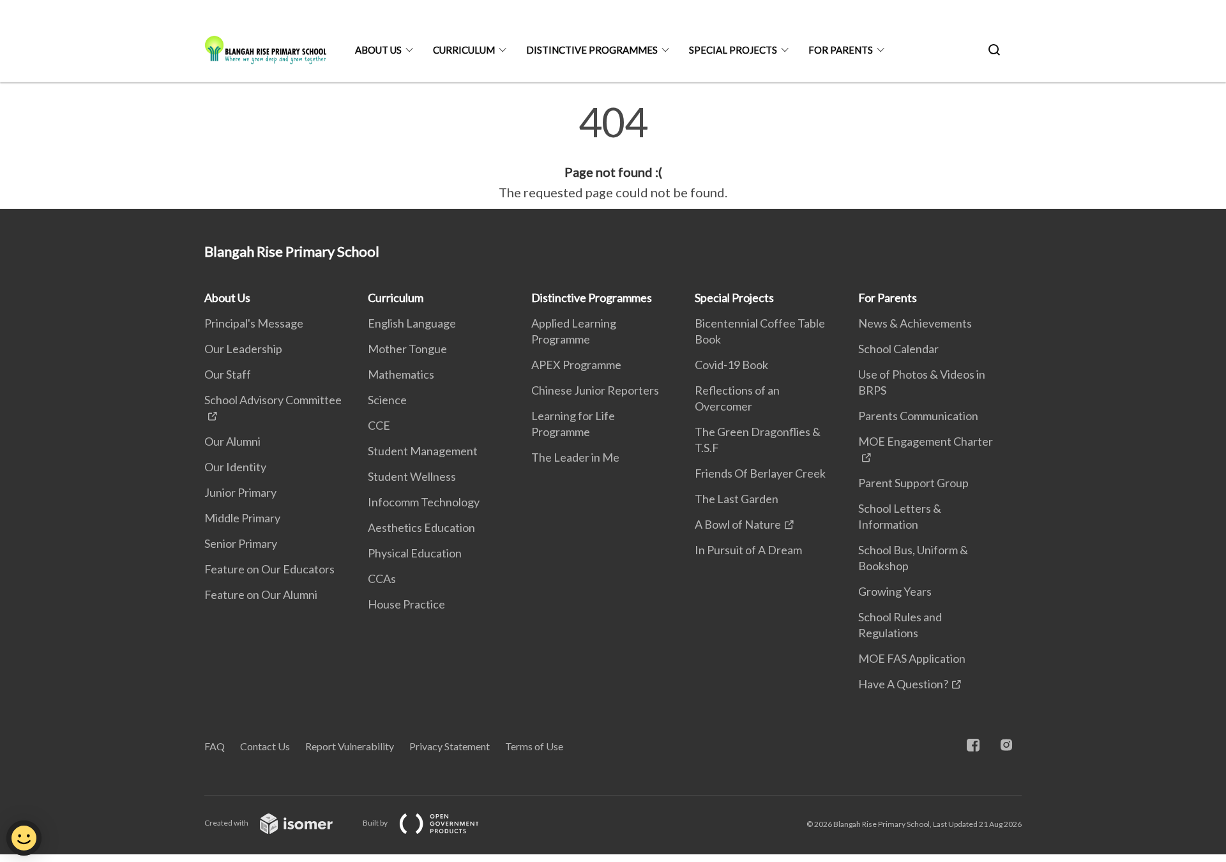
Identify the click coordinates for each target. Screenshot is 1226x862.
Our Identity (235, 467)
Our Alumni (232, 441)
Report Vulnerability (349, 746)
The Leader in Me (575, 457)
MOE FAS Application (911, 658)
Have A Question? (903, 684)
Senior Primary (240, 543)
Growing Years (895, 591)
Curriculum (464, 50)
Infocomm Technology (424, 502)
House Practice (406, 604)
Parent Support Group (913, 483)
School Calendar (898, 349)
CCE (379, 425)
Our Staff (227, 374)
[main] (613, 152)
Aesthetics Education (421, 527)
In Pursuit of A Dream (748, 550)
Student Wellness (412, 476)
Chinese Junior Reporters (595, 390)
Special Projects (733, 50)
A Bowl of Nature (738, 524)
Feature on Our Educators (269, 569)
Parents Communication (918, 416)
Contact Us (265, 746)
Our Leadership (243, 349)
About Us (378, 50)
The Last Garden (736, 499)
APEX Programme (576, 365)
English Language (412, 323)
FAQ (214, 746)
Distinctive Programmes (592, 50)
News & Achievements (915, 323)
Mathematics (401, 374)
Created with (227, 823)
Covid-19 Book (731, 365)
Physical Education (415, 553)
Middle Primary (242, 518)
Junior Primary (240, 492)
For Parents (840, 50)
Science (387, 400)
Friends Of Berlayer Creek (760, 473)
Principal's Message (253, 323)
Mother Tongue (407, 349)
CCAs (382, 578)
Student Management (423, 451)
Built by (376, 823)
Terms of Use (534, 746)
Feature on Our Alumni (260, 594)
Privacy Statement (449, 746)
